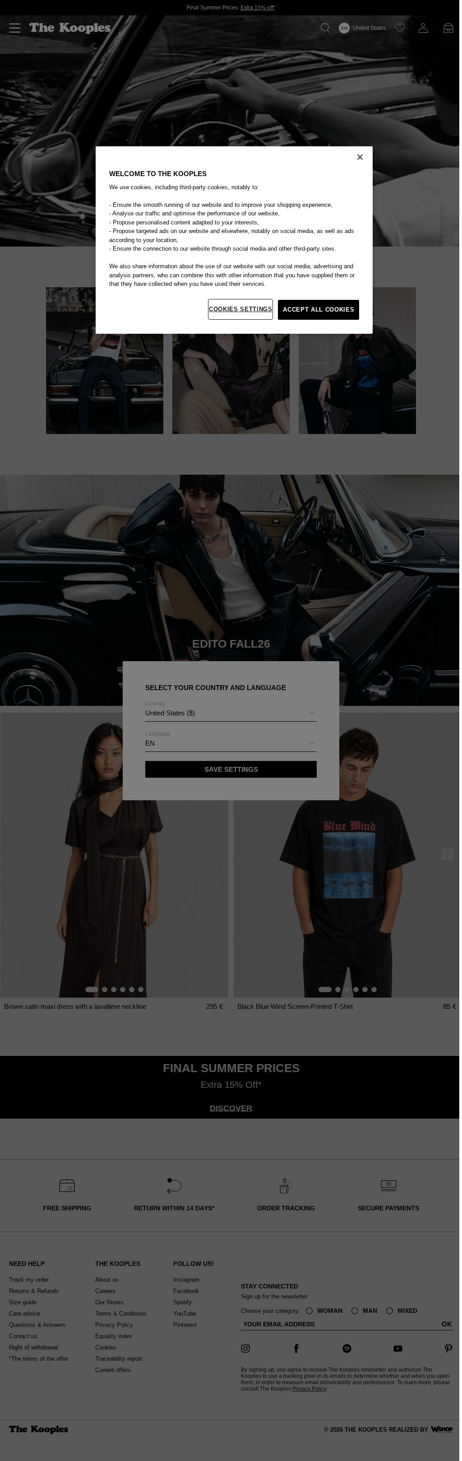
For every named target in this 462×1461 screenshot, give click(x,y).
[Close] (360, 157)
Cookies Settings (240, 309)
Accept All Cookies (318, 309)
